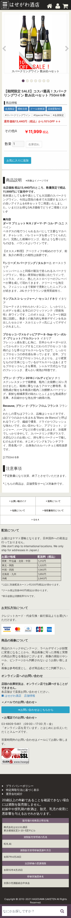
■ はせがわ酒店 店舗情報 (18, 695)
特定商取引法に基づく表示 (22, 789)
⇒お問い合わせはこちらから (35, 709)
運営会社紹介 (14, 793)
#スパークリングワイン (17, 115)
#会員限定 (58, 115)
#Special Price (42, 115)
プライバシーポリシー (20, 786)
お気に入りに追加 (18, 160)
